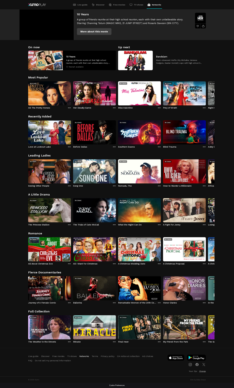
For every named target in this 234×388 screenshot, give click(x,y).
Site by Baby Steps (198, 380)
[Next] (206, 92)
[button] (94, 31)
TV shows (138, 5)
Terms (95, 356)
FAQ (30, 360)
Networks (156, 5)
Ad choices (147, 356)
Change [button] (202, 371)
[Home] (37, 5)
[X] (204, 365)
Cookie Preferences (117, 385)
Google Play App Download (196, 358)
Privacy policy (107, 356)
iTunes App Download (176, 358)
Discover (100, 5)
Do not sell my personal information (53, 360)
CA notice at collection (128, 356)
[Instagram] (190, 365)
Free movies (119, 5)
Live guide (82, 5)
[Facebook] (197, 365)
